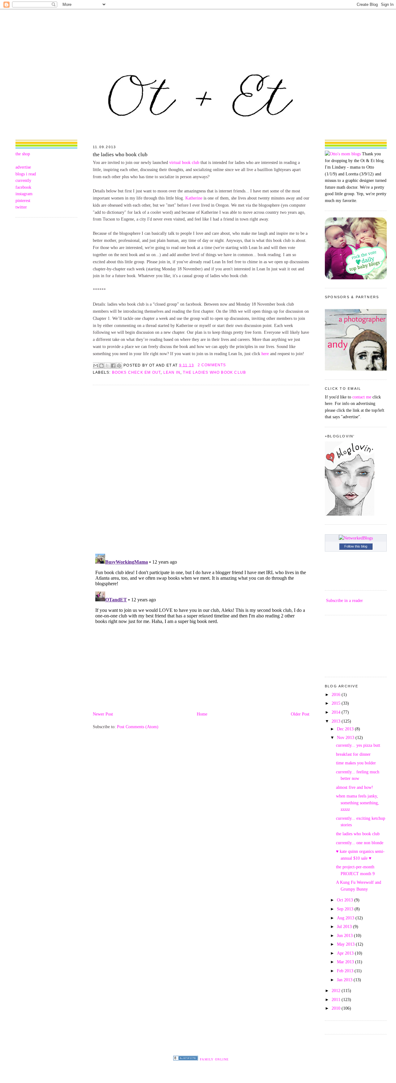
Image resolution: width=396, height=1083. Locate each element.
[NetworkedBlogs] (356, 537)
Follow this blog (355, 546)
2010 (337, 1008)
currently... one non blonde (359, 842)
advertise (23, 167)
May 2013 (346, 944)
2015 (337, 703)
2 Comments (212, 365)
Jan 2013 (345, 979)
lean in (171, 372)
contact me (361, 396)
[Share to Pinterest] (119, 366)
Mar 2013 (346, 961)
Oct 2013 (345, 899)
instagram (23, 193)
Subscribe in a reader (344, 600)
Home (202, 713)
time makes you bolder (356, 762)
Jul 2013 (345, 926)
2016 (337, 694)
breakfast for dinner (353, 754)
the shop (22, 153)
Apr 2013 (346, 953)
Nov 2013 (346, 737)
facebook (23, 187)
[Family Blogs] (185, 1058)
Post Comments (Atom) (137, 726)
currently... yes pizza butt (358, 745)
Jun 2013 (345, 935)
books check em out (136, 372)
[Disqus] (201, 469)
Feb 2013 (346, 970)
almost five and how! (354, 787)
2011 (337, 999)
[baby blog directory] (356, 277)
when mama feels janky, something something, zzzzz (357, 802)
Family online (214, 1059)
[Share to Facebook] (113, 366)
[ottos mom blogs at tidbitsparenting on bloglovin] (349, 514)
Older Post (300, 713)
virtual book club (184, 162)
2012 (337, 990)
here (265, 353)
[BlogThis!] (101, 366)
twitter (21, 206)
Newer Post (103, 713)
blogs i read (25, 173)
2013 (337, 721)
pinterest (22, 200)
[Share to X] (107, 366)
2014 (337, 712)
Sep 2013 (346, 908)
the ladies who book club (120, 154)
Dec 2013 (346, 728)
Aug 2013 (346, 917)
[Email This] (96, 366)
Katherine (193, 198)
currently (23, 180)
